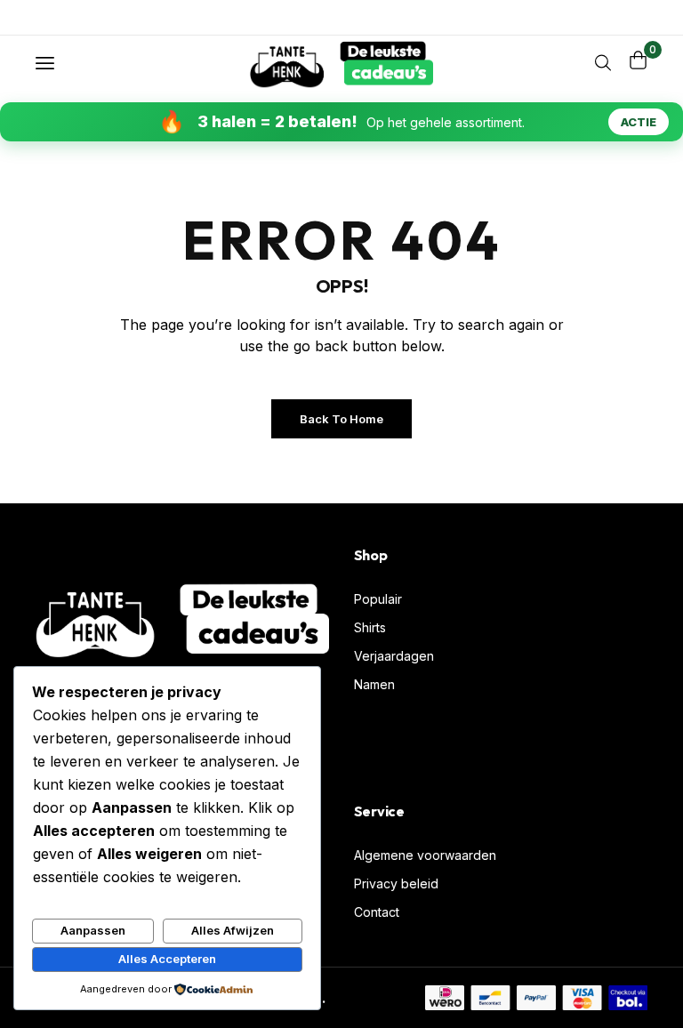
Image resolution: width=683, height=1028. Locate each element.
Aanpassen (92, 930)
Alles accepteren (167, 959)
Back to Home (341, 419)
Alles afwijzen (232, 930)
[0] (638, 60)
